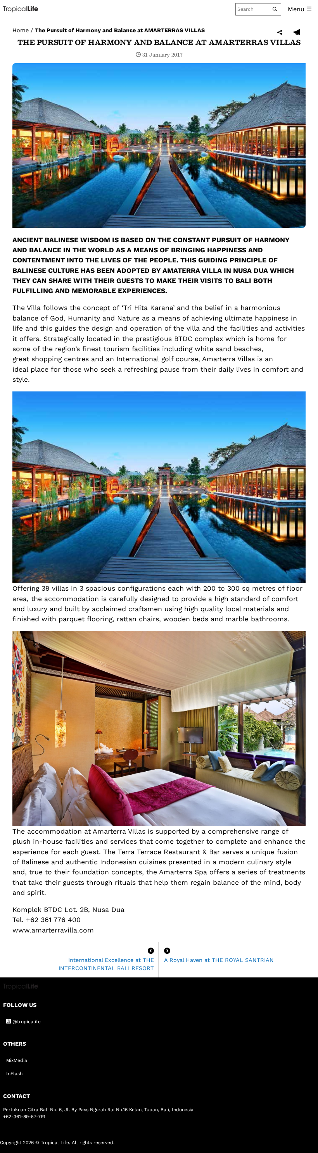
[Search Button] (275, 9)
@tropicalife (26, 1021)
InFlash (14, 1073)
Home (20, 30)
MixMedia (16, 1060)
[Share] (280, 33)
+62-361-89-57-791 (24, 1116)
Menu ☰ (300, 9)
